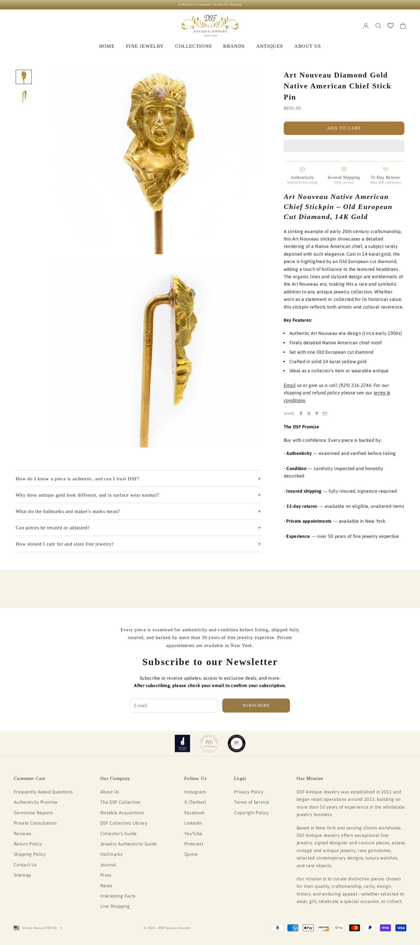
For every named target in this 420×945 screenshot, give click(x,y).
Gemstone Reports (33, 812)
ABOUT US (307, 46)
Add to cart (344, 128)
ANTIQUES (269, 46)
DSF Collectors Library (123, 822)
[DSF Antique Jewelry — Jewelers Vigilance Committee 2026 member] (209, 743)
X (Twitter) (195, 802)
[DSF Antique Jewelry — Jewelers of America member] (182, 743)
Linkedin (193, 822)
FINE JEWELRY (145, 46)
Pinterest (193, 843)
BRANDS (234, 46)
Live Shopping (115, 906)
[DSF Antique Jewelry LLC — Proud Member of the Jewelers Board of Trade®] (236, 743)
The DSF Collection (120, 802)
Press (106, 875)
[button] (344, 146)
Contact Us (25, 864)
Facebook (194, 812)
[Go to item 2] (24, 96)
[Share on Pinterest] (317, 413)
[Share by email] (325, 413)
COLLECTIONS (193, 46)
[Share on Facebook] (301, 413)
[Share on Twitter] (309, 413)
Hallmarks (111, 854)
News (106, 885)
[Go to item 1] (24, 77)
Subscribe (256, 705)
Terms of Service (251, 802)
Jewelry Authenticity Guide (128, 843)
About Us (109, 791)
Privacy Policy (248, 791)
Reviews (22, 833)
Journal (108, 864)
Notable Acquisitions (122, 812)
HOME (107, 46)
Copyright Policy (251, 812)
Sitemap (22, 875)
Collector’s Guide (118, 833)
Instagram (195, 791)
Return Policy (28, 843)
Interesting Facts (117, 895)
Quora (191, 854)
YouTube (193, 833)
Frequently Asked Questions (43, 791)
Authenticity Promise (35, 802)
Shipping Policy (30, 854)
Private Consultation (35, 822)
